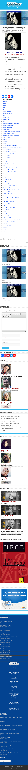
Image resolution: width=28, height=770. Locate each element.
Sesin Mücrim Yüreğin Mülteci (10, 185)
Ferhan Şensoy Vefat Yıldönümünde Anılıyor (11, 725)
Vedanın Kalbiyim (7, 215)
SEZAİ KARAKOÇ (6, 529)
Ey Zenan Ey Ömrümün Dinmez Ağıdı (11, 189)
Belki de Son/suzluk (5, 652)
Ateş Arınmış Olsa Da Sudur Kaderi (11, 135)
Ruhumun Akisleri (7, 183)
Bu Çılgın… (3, 633)
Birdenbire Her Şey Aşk (6, 648)
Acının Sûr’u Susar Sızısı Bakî (10, 167)
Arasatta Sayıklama (5, 737)
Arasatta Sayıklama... (7, 465)
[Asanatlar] (14, 4)
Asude (4, 143)
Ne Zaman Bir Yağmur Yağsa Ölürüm (11, 131)
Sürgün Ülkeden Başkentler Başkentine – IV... (12, 532)
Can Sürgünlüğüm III (7, 149)
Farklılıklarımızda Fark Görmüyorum (9, 729)
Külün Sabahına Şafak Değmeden (10, 153)
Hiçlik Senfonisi (6, 165)
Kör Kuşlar (2, 721)
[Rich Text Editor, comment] (14, 324)
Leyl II (4, 105)
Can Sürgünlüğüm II (7, 155)
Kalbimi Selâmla (6, 129)
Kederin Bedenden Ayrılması (7, 745)
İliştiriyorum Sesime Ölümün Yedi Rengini (12, 147)
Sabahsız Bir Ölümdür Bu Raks (10, 145)
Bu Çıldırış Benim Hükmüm (9, 193)
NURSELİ (4, 374)
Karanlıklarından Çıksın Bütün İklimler (11, 219)
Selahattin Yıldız (6, 464)
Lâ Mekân (5, 101)
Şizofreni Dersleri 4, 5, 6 (19, 243)
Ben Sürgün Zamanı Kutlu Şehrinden (11, 197)
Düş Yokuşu (5, 173)
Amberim (5, 205)
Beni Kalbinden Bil (7, 179)
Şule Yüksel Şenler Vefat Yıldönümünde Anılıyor (12, 753)
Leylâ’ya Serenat (6, 139)
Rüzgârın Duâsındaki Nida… (9, 163)
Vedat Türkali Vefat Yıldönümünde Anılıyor (10, 741)
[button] (3, 314)
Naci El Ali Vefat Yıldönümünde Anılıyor (9, 733)
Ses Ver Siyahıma (7, 199)
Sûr (3, 195)
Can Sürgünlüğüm (7, 157)
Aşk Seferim (5, 175)
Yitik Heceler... (5, 479)
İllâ (3, 109)
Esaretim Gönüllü (7, 225)
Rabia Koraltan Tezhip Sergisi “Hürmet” (10, 240)
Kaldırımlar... (4, 503)
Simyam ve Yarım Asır (8, 125)
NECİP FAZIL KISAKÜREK (9, 502)
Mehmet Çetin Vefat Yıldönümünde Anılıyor (10, 637)
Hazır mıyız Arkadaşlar (6, 656)
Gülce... (3, 517)
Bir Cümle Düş (6, 119)
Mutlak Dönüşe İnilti (7, 127)
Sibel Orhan (4, 450)
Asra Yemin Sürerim (7, 191)
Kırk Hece (5, 229)
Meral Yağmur (5, 478)
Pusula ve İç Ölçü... (6, 404)
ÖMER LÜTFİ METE (7, 515)
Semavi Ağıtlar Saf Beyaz (8, 133)
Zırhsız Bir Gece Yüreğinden (9, 151)
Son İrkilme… (6, 161)
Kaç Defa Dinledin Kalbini (9, 221)
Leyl (4, 107)
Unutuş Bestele (6, 213)
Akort (4, 121)
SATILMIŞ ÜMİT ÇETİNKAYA (10, 388)
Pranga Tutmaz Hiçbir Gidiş (9, 207)
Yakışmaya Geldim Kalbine (9, 203)
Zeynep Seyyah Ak (18, 30)
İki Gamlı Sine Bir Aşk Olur (9, 201)
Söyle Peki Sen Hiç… (5, 625)
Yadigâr (4, 211)
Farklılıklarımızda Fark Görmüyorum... (11, 376)
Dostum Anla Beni (7, 111)
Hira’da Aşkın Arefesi (7, 187)
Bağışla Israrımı (6, 181)
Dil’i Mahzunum (6, 227)
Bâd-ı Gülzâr (6, 223)
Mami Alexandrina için (5, 644)
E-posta (4, 337)
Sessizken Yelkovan (7, 159)
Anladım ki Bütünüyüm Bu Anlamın (11, 123)
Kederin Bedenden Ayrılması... (9, 390)
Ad (3, 333)
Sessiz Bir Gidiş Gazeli (6, 640)
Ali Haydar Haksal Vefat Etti (7, 749)
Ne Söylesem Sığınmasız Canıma (10, 217)
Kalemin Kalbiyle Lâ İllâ (8, 169)
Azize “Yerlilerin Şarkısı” (6, 621)
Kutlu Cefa (5, 232)
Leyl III (4, 103)
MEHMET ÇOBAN (6, 402)
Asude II (5, 141)
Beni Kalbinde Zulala (7, 209)
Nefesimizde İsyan (7, 177)
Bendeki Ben (6, 117)
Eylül (4, 115)
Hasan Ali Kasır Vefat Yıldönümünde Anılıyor (11, 717)
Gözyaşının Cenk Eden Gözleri (10, 171)
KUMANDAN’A (4, 629)
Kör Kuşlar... (4, 451)
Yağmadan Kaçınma (7, 113)
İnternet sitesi (5, 342)
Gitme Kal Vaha (6, 137)
